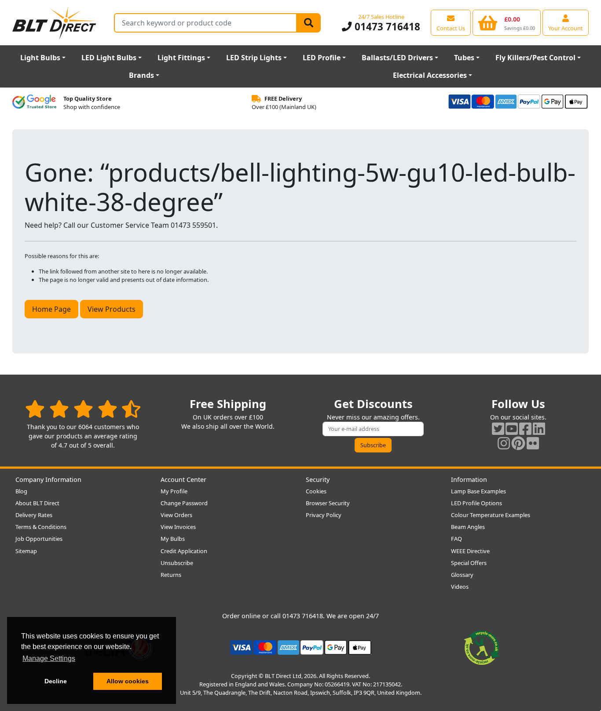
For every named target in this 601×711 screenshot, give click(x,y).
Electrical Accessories (430, 75)
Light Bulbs (40, 57)
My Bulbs (173, 539)
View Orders (176, 515)
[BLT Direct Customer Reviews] (83, 409)
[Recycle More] (481, 647)
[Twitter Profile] (498, 428)
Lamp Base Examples (478, 491)
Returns (171, 575)
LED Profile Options (476, 503)
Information (469, 479)
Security (318, 479)
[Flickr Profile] (533, 443)
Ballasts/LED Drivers (397, 57)
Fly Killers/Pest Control (535, 57)
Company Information (48, 479)
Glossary (462, 575)
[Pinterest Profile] (518, 443)
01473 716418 (386, 26)
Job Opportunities (38, 539)
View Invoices (178, 527)
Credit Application (184, 551)
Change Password (184, 503)
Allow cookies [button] (127, 681)
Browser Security (328, 503)
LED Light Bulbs (108, 57)
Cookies (316, 491)
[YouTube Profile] (512, 428)
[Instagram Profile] (504, 443)
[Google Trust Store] (34, 103)
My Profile (174, 491)
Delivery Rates (33, 515)
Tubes (464, 57)
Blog (21, 491)
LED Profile (322, 57)
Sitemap (26, 551)
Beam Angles (468, 527)
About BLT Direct (37, 503)
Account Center (183, 479)
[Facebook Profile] (525, 428)
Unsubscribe (177, 563)
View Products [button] (112, 309)
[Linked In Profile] (539, 428)
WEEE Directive (470, 551)
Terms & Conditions (40, 527)
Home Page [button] (51, 309)
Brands (141, 75)
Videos (460, 587)
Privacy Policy (323, 515)
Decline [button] (55, 681)
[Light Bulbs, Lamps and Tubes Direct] (54, 23)
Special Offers (469, 563)
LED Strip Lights (254, 57)
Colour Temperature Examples (490, 515)
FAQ (456, 539)
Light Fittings (181, 57)
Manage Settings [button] (48, 658)
